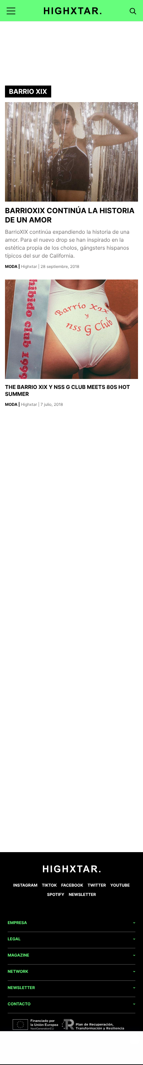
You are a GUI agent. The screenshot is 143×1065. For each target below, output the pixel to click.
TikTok (49, 885)
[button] (11, 11)
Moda (11, 266)
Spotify (56, 894)
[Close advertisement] (135, 1039)
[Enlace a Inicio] (71, 870)
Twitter (96, 885)
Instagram (25, 885)
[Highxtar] (72, 10)
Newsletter (82, 894)
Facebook (72, 885)
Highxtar (29, 266)
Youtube (120, 885)
